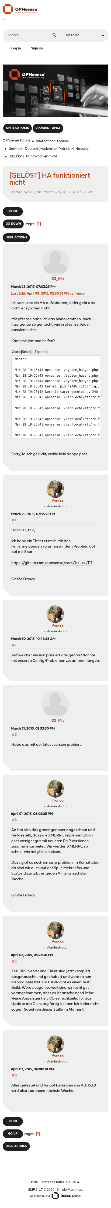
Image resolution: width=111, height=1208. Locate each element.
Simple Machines (69, 1189)
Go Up (13, 1133)
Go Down (13, 223)
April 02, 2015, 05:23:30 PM (32, 955)
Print (13, 211)
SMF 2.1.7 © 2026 (41, 1189)
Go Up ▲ (73, 1182)
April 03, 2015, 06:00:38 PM (32, 1069)
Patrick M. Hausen (73, 149)
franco (58, 501)
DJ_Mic (57, 279)
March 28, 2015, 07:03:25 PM (33, 287)
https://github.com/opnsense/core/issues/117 (51, 563)
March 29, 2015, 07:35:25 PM (33, 514)
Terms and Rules (52, 1182)
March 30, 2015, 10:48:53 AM (33, 639)
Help (34, 1182)
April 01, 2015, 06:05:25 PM (32, 814)
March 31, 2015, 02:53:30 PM (33, 728)
